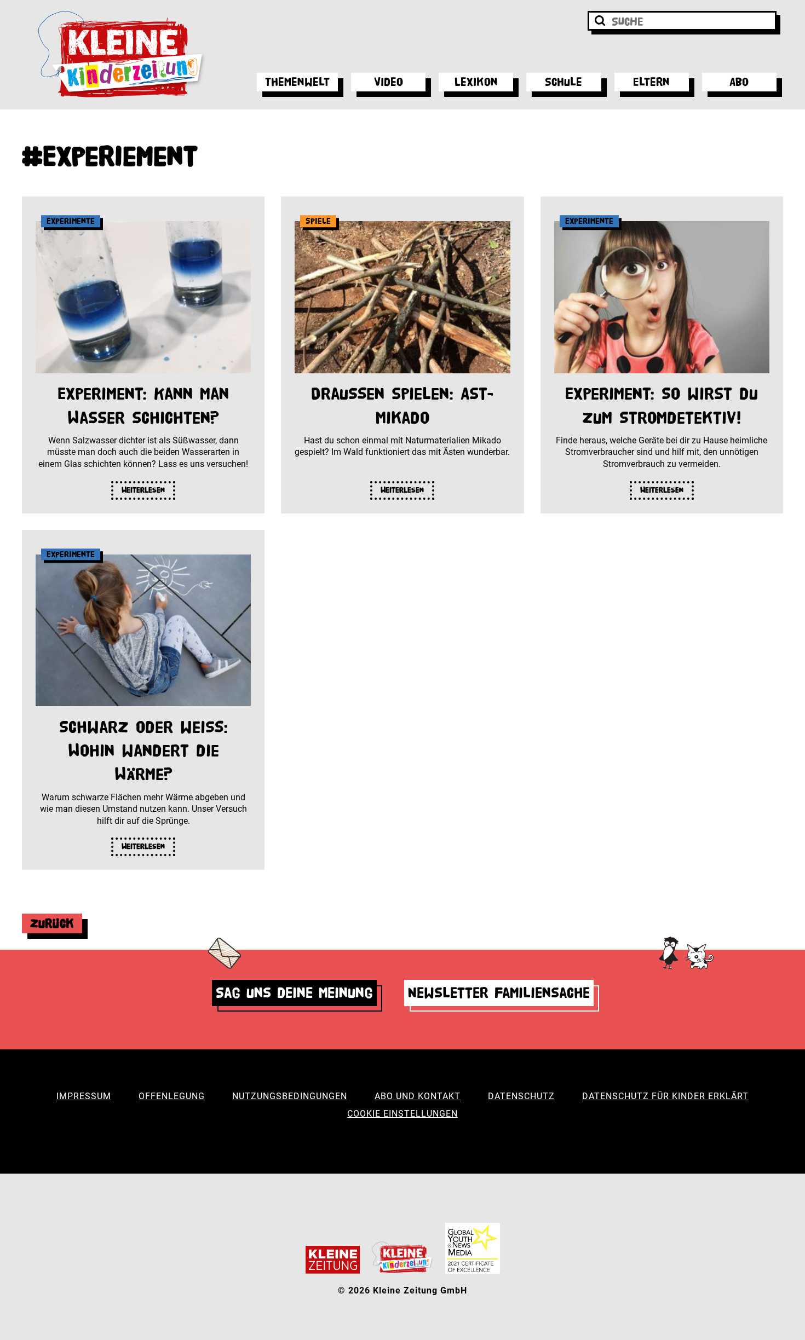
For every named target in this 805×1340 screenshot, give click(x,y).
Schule (563, 82)
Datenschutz (521, 1096)
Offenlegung (172, 1096)
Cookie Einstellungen (402, 1113)
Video (388, 82)
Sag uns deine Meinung (294, 993)
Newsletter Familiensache (499, 993)
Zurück (52, 923)
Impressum (83, 1096)
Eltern (651, 82)
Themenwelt (297, 82)
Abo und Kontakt (418, 1096)
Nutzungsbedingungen (289, 1096)
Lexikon (476, 82)
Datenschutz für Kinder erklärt (665, 1096)
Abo (739, 82)
